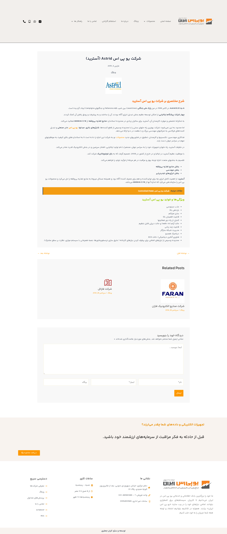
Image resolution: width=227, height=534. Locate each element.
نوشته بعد (44, 253)
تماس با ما (92, 21)
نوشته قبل (183, 253)
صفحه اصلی (165, 21)
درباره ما (124, 21)
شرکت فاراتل (105, 289)
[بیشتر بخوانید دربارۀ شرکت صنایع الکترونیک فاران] (172, 291)
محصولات (150, 21)
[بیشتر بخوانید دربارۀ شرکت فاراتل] (108, 282)
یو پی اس (73, 127)
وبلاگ (136, 21)
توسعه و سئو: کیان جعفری (113, 531)
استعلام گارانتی (109, 21)
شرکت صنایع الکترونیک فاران (168, 306)
